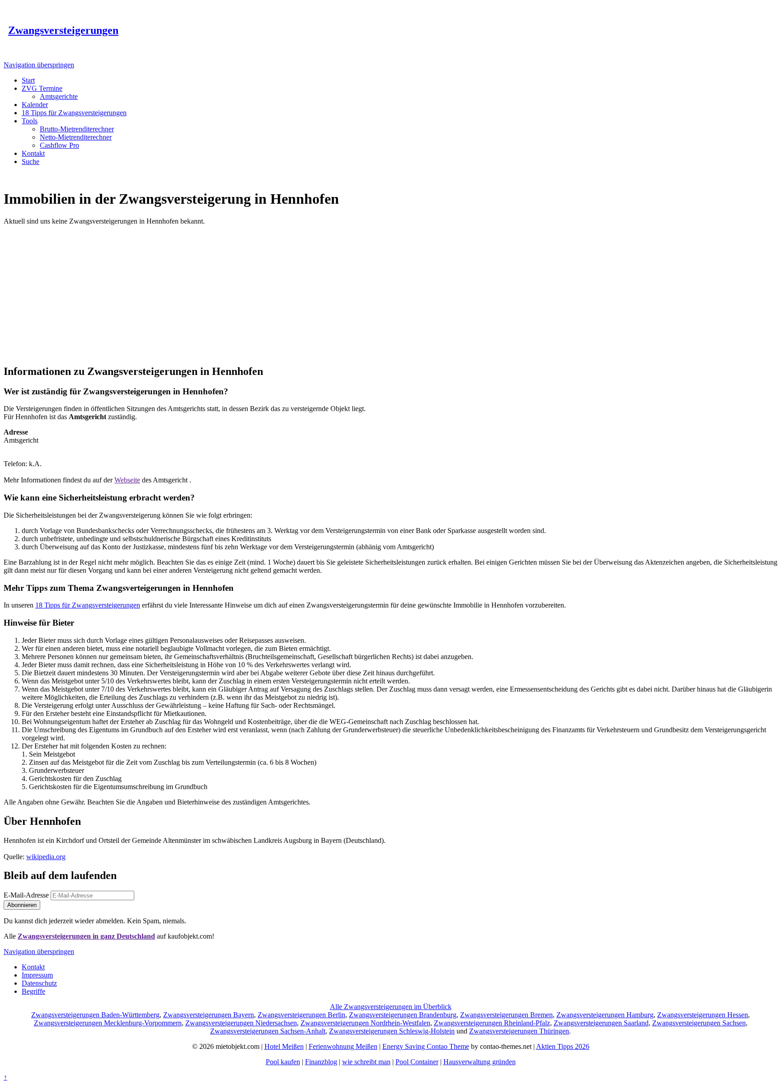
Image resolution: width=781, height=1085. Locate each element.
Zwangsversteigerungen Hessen (702, 1015)
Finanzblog (321, 1062)
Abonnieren (22, 905)
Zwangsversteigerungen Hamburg (605, 1015)
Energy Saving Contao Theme (425, 1046)
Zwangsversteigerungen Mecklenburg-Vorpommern (108, 1023)
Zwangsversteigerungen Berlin (301, 1015)
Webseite (127, 480)
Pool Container (416, 1062)
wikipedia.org (46, 857)
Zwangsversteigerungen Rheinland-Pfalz (492, 1023)
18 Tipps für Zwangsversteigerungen (87, 605)
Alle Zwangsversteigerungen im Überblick (391, 1006)
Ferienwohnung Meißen (343, 1046)
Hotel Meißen (284, 1046)
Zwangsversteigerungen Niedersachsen (241, 1023)
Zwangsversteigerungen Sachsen (699, 1023)
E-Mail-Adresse (26, 895)
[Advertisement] (390, 293)
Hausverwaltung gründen (479, 1062)
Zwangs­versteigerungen (63, 30)
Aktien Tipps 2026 (562, 1046)
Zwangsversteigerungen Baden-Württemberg (95, 1015)
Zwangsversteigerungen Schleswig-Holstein (392, 1031)
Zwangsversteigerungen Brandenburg (402, 1015)
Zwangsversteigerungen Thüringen (519, 1031)
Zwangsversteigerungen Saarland (601, 1023)
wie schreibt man (366, 1062)
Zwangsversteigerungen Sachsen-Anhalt (267, 1031)
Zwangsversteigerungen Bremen (506, 1015)
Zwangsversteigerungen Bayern (208, 1015)
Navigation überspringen (39, 65)
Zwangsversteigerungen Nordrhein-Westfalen (365, 1023)
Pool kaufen (283, 1062)
